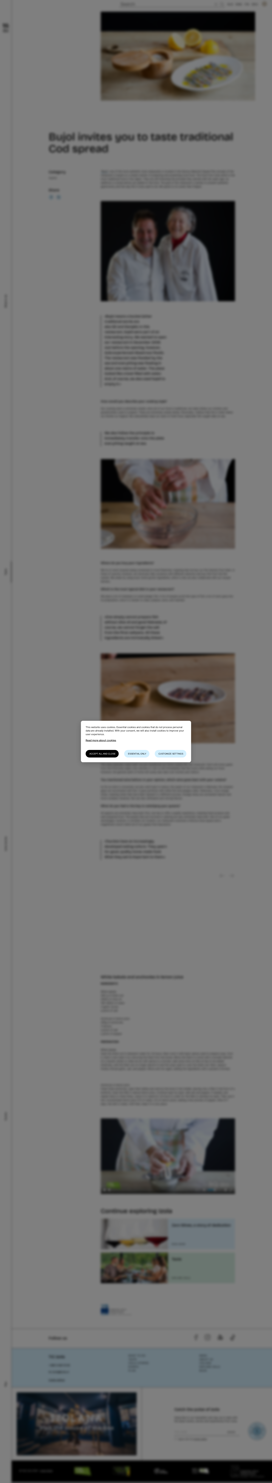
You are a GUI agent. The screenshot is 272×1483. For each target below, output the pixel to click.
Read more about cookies (101, 740)
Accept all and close (102, 753)
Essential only (137, 753)
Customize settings (171, 753)
